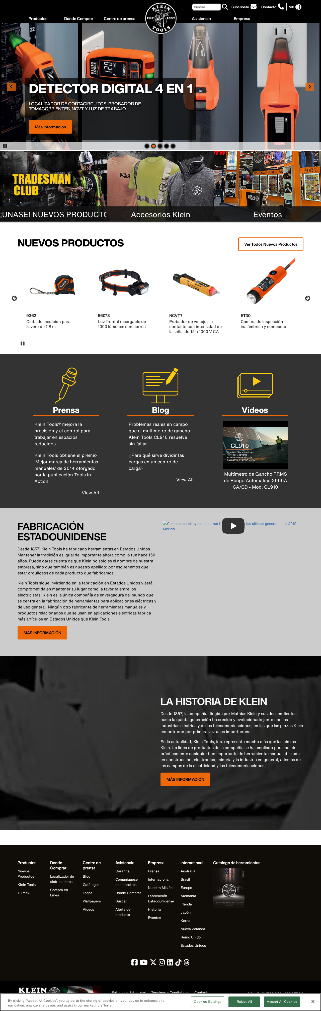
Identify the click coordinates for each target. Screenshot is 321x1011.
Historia (154, 909)
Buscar (121, 901)
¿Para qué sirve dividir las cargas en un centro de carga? (156, 461)
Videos (88, 909)
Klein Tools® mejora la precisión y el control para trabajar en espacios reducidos (62, 434)
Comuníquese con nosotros (126, 882)
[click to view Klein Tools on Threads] (187, 963)
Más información (50, 127)
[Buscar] (225, 7)
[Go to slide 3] (160, 146)
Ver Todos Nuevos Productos (270, 244)
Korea (185, 920)
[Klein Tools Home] (161, 18)
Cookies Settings (207, 1001)
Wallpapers (92, 901)
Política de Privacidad (129, 993)
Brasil (185, 879)
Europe (186, 887)
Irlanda (186, 904)
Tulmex (23, 892)
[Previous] (13, 297)
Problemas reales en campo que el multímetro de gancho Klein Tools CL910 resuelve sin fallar (159, 434)
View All (90, 492)
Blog (86, 876)
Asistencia (201, 18)
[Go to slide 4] (166, 146)
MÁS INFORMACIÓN (42, 633)
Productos (38, 18)
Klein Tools (27, 884)
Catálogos (91, 884)
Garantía (122, 871)
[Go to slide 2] (153, 146)
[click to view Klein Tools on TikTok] (178, 963)
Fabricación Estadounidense (161, 898)
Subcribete (240, 7)
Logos (87, 892)
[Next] (307, 297)
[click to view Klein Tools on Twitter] (153, 963)
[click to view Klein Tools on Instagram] (162, 963)
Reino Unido (191, 937)
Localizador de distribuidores (62, 879)
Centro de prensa (119, 18)
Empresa (242, 18)
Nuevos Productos (26, 873)
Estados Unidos (193, 945)
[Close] (312, 1001)
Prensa (153, 871)
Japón (186, 912)
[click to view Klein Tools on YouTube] (144, 963)
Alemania (188, 895)
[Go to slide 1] (146, 146)
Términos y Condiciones (170, 993)
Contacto (268, 7)
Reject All (244, 1001)
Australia (188, 871)
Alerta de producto (122, 912)
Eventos (154, 917)
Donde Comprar (78, 18)
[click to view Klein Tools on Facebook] (134, 963)
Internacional (159, 879)
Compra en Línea (59, 892)
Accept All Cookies (282, 1001)
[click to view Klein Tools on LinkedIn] (170, 963)
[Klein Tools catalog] (236, 888)
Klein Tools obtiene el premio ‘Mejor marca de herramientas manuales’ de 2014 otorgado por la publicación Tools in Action (66, 468)
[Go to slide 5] (173, 146)
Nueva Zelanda (193, 928)
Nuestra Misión (160, 887)
